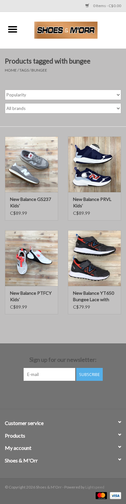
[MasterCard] (100, 495)
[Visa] (114, 495)
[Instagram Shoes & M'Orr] (69, 394)
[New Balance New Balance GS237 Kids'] (31, 164)
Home (11, 70)
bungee (39, 70)
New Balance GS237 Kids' (30, 202)
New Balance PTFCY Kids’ (31, 296)
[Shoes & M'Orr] (76, 29)
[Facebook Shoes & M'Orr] (57, 394)
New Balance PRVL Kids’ (92, 202)
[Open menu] (12, 29)
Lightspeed (94, 487)
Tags (24, 70)
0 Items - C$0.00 (106, 5)
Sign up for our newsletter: (63, 359)
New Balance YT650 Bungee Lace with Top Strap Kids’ (93, 296)
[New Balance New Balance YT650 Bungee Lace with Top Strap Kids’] (94, 258)
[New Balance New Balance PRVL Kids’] (94, 164)
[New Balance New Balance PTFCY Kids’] (31, 258)
